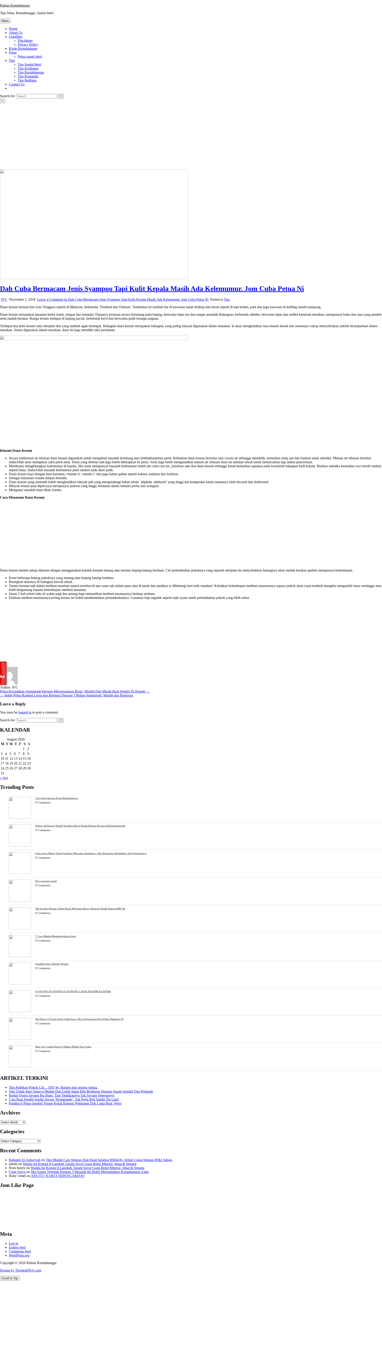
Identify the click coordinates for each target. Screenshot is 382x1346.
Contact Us (17, 84)
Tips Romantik (28, 76)
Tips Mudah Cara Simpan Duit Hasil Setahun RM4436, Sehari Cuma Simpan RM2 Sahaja (109, 1160)
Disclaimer (25, 40)
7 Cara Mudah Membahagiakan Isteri (55, 936)
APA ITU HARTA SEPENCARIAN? (58, 1176)
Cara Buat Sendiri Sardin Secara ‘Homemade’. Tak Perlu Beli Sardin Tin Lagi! (64, 1099)
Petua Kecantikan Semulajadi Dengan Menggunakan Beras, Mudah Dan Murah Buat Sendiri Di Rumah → (75, 691)
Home (13, 28)
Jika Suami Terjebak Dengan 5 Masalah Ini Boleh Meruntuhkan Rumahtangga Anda (90, 1172)
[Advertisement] (191, 136)
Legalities (15, 36)
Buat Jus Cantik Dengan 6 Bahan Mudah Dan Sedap (63, 1046)
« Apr (4, 778)
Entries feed (17, 1247)
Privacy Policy (28, 44)
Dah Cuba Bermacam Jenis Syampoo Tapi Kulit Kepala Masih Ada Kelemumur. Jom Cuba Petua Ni (152, 288)
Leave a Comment (122, 299)
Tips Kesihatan (28, 68)
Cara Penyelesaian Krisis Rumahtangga (56, 798)
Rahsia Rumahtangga (15, 5)
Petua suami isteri (30, 56)
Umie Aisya (17, 1172)
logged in (24, 712)
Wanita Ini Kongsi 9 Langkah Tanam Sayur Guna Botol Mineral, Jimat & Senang (79, 1164)
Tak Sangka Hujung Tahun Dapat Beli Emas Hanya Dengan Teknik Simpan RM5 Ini (80, 908)
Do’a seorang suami (46, 881)
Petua (13, 52)
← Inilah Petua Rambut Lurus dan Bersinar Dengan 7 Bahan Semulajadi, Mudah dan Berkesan (66, 695)
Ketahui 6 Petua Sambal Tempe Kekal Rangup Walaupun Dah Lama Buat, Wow (65, 1103)
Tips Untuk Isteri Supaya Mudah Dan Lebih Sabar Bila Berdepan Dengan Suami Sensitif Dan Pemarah (81, 1091)
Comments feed (20, 1251)
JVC (4, 299)
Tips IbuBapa (27, 80)
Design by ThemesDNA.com (20, 1270)
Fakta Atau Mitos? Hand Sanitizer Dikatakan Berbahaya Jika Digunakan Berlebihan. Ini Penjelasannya (91, 853)
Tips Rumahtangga (31, 72)
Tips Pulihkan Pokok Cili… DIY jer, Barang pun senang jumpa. (53, 1087)
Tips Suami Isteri (29, 64)
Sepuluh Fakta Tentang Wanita (52, 964)
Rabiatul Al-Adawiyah (24, 1160)
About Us (16, 32)
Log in (13, 1243)
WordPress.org (19, 1255)
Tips (12, 60)
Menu (5, 21)
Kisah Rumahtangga (23, 48)
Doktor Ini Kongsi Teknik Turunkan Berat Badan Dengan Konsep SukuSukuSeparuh (80, 825)
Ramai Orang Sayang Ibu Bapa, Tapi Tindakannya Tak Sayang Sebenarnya (61, 1095)
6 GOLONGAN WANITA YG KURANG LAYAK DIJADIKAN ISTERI (73, 991)
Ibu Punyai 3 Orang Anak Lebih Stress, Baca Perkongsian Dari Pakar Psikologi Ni (79, 1019)
